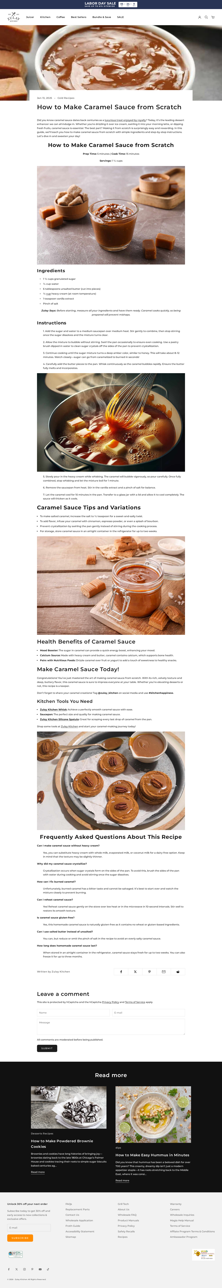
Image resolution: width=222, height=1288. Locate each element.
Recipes (122, 1236)
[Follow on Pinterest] (32, 1269)
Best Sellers (78, 17)
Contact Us (72, 1214)
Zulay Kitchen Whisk (53, 709)
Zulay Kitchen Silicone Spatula (59, 719)
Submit (47, 1048)
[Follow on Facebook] (8, 1269)
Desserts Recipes (42, 1133)
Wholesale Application (79, 1220)
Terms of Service (135, 1002)
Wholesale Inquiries (182, 1214)
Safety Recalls (126, 1231)
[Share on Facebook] (121, 971)
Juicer (30, 17)
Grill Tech (123, 1204)
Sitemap (71, 1236)
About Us (123, 1209)
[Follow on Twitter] (16, 1269)
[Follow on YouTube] (40, 1269)
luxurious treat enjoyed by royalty (125, 120)
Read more (38, 1172)
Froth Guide (73, 1225)
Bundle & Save (101, 17)
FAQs (69, 1204)
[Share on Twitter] (135, 971)
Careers (175, 1209)
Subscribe (20, 1238)
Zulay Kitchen (69, 726)
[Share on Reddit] (178, 971)
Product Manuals (128, 1220)
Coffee (60, 17)
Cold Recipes (66, 98)
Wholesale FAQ (127, 1214)
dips (118, 1147)
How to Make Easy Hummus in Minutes (152, 1155)
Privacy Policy (110, 1002)
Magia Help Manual (182, 1220)
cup (48, 293)
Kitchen (45, 17)
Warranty (176, 1204)
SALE (120, 17)
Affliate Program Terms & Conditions (192, 1231)
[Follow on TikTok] (48, 1269)
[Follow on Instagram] (24, 1269)
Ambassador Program (183, 1236)
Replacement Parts (78, 1209)
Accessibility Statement (80, 1231)
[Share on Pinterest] (149, 971)
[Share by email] (164, 971)
